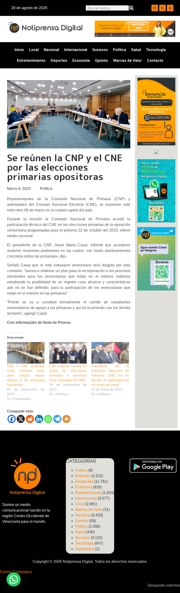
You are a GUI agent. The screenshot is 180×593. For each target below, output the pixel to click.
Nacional (51, 50)
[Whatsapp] (48, 419)
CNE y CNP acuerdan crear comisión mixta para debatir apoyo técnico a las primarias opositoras (26, 375)
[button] (14, 579)
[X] (21, 419)
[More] (66, 419)
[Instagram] (154, 8)
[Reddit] (30, 419)
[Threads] (170, 8)
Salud (136, 50)
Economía (81, 60)
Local (34, 50)
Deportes (59, 60)
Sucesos (100, 50)
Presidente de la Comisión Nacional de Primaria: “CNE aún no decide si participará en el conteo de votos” (110, 375)
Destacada (84, 481)
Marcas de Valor (127, 60)
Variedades (84, 549)
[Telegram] (57, 419)
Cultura (81, 470)
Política (119, 50)
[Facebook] (12, 419)
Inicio (19, 50)
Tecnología (156, 50)
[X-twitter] (162, 8)
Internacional (75, 50)
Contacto (155, 60)
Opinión (101, 60)
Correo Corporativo (16, 572)
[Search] (131, 8)
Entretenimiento (31, 60)
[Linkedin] (39, 419)
